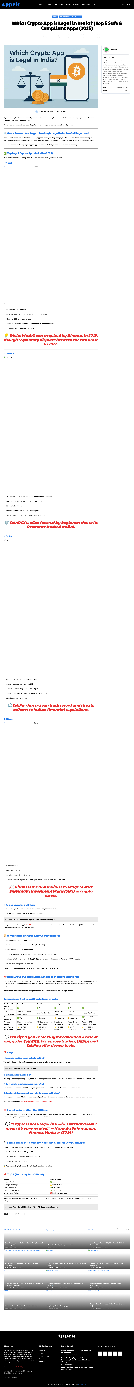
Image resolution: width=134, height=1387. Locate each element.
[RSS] (115, 1354)
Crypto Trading (20, 1213)
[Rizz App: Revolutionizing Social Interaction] (25, 1303)
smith (49, 1247)
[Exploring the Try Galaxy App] (67, 1303)
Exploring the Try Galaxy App (57, 1306)
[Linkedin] (110, 1354)
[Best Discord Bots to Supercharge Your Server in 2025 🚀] (67, 1283)
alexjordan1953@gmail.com (20, 1367)
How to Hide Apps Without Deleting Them (36, 1101)
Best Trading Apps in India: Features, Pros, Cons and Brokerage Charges (77, 1360)
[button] (94, 4)
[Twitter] (120, 1354)
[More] (98, 36)
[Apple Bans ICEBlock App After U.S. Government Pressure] (25, 1262)
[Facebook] (100, 1354)
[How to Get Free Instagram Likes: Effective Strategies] (109, 1283)
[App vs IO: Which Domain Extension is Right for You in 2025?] (67, 1262)
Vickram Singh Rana (46, 112)
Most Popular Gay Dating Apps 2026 (60, 1245)
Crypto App (11, 1213)
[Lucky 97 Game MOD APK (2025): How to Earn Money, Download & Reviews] (25, 1283)
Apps (55, 17)
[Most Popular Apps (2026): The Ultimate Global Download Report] (109, 1242)
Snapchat (64, 1355)
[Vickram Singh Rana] (37, 111)
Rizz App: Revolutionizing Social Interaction (21, 1306)
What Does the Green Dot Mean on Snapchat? (76, 1351)
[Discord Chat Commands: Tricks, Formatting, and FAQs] (109, 1303)
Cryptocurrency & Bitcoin (70, 17)
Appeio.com (82, 1384)
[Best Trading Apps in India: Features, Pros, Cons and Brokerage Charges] (25, 1242)
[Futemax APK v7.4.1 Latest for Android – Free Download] (109, 1262)
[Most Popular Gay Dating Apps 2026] (67, 1242)
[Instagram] (105, 1354)
